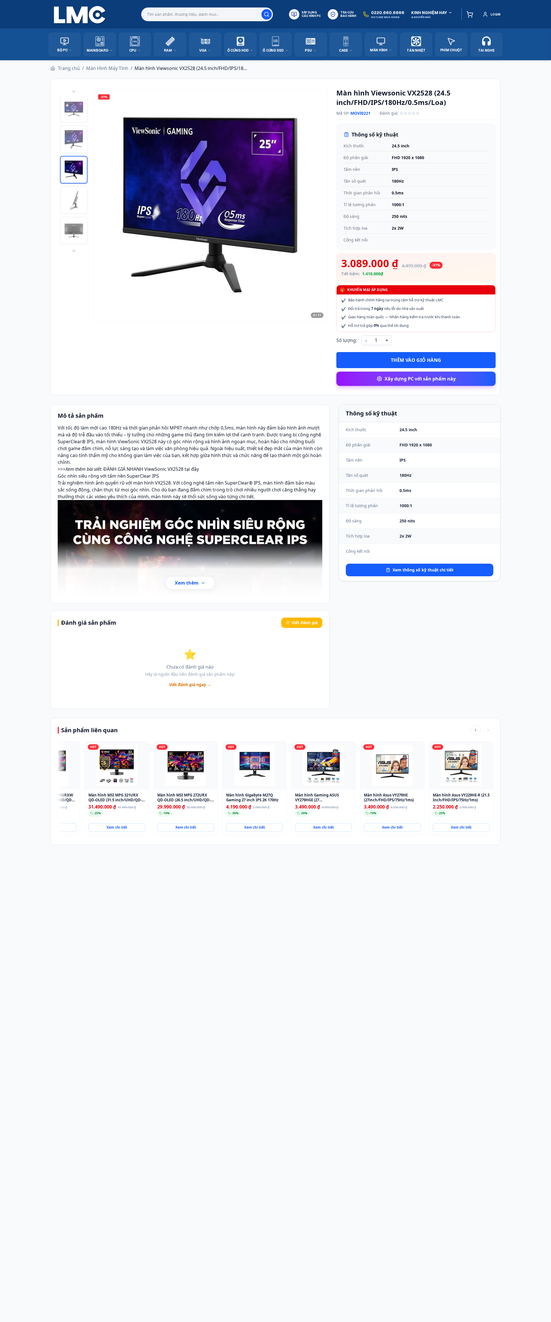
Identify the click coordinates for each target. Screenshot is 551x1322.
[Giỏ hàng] (468, 14)
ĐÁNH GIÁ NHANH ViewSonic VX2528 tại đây (151, 469)
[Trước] (475, 730)
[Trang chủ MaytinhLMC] (80, 14)
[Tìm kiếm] (266, 14)
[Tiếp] (488, 730)
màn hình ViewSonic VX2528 (126, 441)
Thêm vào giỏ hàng (416, 360)
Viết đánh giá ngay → (190, 684)
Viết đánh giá (305, 622)
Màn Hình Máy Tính (107, 68)
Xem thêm (187, 583)
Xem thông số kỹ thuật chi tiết (423, 570)
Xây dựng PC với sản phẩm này (420, 379)
